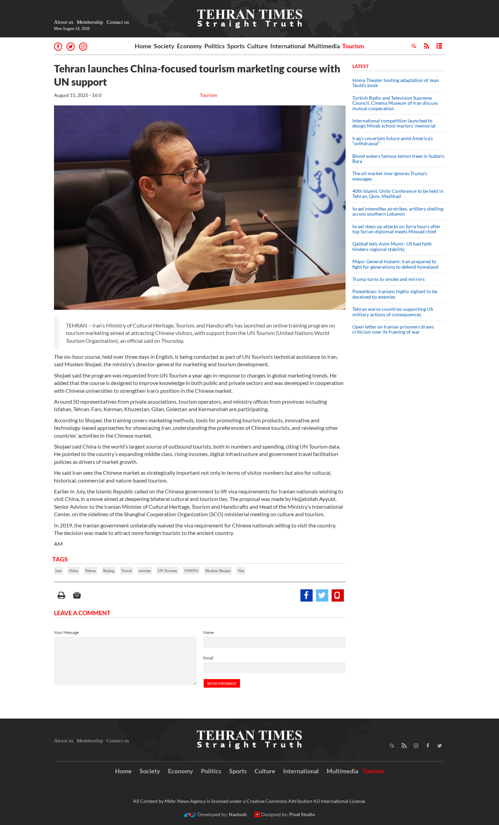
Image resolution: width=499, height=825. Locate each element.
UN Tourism (167, 571)
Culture (257, 46)
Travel (127, 571)
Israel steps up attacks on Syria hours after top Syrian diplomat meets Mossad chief (396, 228)
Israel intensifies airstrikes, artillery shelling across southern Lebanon (397, 211)
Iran (58, 571)
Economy (189, 46)
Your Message (66, 632)
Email (208, 657)
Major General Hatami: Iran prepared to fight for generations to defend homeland (395, 263)
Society (164, 46)
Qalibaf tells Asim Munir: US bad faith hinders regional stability (392, 246)
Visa (241, 571)
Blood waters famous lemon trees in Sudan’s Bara (398, 158)
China (73, 571)
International (288, 46)
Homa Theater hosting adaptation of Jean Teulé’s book (395, 82)
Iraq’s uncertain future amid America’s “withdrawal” (392, 140)
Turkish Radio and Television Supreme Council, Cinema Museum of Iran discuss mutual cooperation (395, 103)
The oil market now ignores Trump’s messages (389, 175)
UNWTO (191, 571)
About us (63, 22)
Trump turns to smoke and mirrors (388, 279)
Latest (360, 66)
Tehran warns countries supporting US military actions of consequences (392, 311)
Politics (214, 46)
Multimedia (324, 46)
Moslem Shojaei (217, 571)
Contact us (118, 22)
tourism (145, 571)
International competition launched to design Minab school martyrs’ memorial (394, 123)
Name (208, 632)
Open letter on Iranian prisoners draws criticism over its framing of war (393, 329)
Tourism (353, 46)
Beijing (108, 571)
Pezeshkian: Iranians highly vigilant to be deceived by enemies (394, 293)
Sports (236, 46)
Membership (90, 22)
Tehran (90, 571)
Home (143, 46)
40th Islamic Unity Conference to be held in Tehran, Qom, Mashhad (397, 193)
